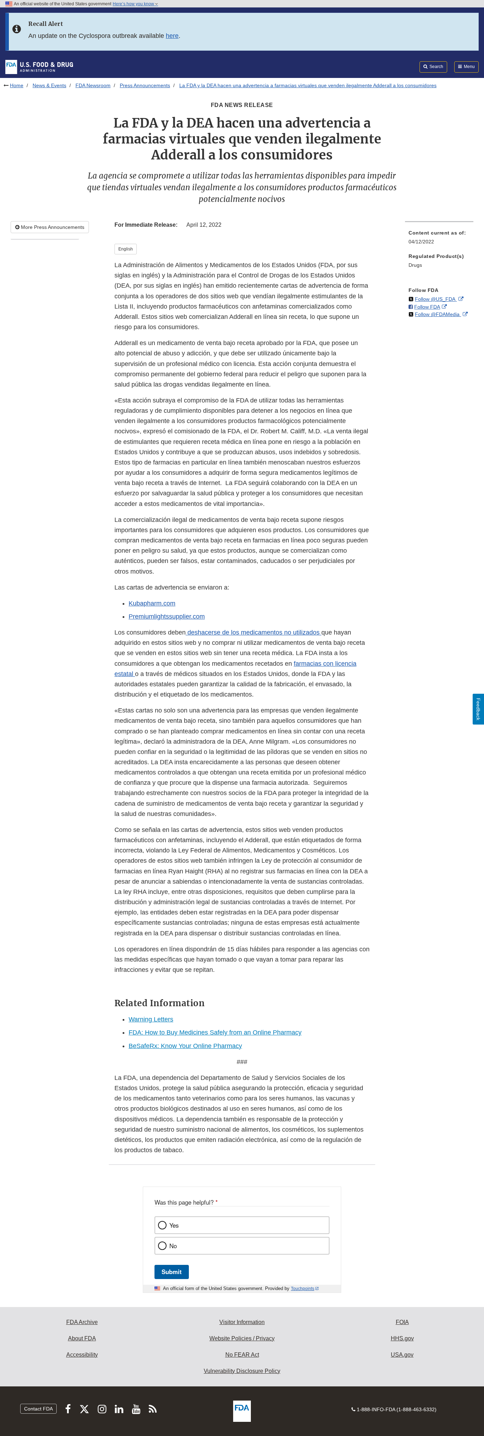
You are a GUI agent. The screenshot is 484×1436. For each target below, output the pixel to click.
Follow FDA (427, 307)
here (172, 35)
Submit (172, 1271)
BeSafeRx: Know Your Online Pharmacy (185, 1045)
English (125, 249)
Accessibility (82, 1355)
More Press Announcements (51, 227)
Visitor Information (242, 1322)
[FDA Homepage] (39, 66)
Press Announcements (145, 85)
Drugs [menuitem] (415, 265)
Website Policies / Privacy (242, 1338)
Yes (174, 1225)
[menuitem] (439, 239)
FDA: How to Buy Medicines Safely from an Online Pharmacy (215, 1032)
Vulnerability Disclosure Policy (242, 1371)
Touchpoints (302, 1288)
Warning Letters (151, 1019)
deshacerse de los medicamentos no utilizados (253, 632)
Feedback (478, 709)
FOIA (402, 1322)
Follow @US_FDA (436, 299)
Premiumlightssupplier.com (167, 616)
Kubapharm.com (152, 603)
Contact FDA (38, 1409)
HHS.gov (402, 1338)
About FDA (82, 1338)
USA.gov (402, 1355)
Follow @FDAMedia (438, 314)
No (173, 1245)
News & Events (49, 85)
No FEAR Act (242, 1355)
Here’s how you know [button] (134, 3)
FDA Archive (82, 1322)
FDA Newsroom (93, 85)
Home (16, 85)
